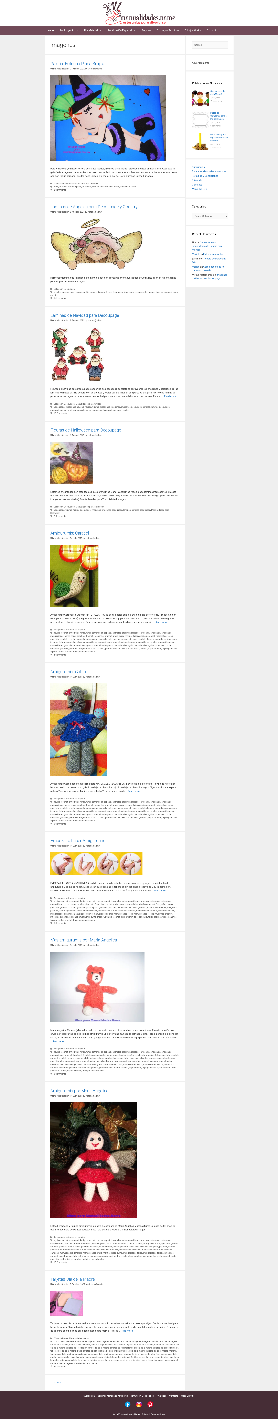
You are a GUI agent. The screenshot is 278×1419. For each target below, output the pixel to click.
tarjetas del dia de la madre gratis (66, 1351)
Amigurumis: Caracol (69, 533)
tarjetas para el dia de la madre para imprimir (111, 1360)
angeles (57, 292)
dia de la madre (73, 1341)
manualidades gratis (83, 645)
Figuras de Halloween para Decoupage (85, 430)
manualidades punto (103, 645)
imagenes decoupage (145, 292)
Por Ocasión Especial (120, 30)
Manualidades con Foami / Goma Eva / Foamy (76, 183)
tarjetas (95, 1344)
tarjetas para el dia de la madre (74, 1360)
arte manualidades (131, 633)
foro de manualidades (102, 187)
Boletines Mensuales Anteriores (209, 171)
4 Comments (60, 655)
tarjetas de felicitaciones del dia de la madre (131, 1348)
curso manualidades (128, 636)
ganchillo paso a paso (87, 639)
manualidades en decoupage (89, 410)
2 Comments (60, 190)
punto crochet (97, 648)
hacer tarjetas (88, 1341)
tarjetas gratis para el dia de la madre (103, 1357)
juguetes (54, 642)
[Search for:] (210, 44)
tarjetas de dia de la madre (112, 1344)
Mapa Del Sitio (199, 189)
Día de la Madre (61, 1338)
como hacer (70, 636)
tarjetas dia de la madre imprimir (161, 1351)
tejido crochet (154, 648)
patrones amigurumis (80, 648)
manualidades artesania (124, 642)
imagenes (125, 187)
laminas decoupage (160, 407)
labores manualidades (87, 642)
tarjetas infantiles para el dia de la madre (141, 1357)
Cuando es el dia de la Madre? (217, 92)
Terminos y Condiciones (205, 175)
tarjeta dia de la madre (79, 1344)
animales (117, 633)
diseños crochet (147, 636)
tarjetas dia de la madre (133, 1351)
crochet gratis (111, 636)
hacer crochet (124, 639)
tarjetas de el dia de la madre (139, 1344)
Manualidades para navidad (88, 404)
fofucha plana (74, 187)
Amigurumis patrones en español (69, 629)
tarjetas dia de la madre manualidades (68, 1354)
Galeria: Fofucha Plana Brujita (77, 63)
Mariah (195, 254)
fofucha (63, 187)
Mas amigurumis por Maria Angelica (83, 939)
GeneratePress (158, 1414)
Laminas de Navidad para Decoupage (84, 315)
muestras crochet (163, 645)
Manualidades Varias (79, 1338)
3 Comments (60, 1074)
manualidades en (166, 642)
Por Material (91, 30)
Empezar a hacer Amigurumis (77, 840)
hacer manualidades (156, 639)
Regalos (146, 30)
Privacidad (197, 180)
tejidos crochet (65, 651)
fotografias (161, 636)
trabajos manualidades (84, 651)
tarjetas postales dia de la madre (81, 1363)
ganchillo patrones (108, 639)
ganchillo (54, 639)
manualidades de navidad (62, 410)
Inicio (50, 30)
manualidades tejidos (144, 645)
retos (133, 187)
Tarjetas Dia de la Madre (72, 1279)
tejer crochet (127, 648)
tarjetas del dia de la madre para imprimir (102, 1351)
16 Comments (60, 413)
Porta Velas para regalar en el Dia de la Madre (219, 137)
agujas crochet (61, 633)
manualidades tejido (123, 645)
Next (61, 1382)
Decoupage (91, 292)
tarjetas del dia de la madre (166, 1348)
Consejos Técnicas (168, 30)
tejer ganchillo (140, 648)
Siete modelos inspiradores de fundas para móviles (207, 246)
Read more (170, 396)
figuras (101, 292)
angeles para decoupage (73, 292)
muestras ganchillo (59, 648)
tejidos (53, 651)
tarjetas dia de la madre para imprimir (105, 1354)
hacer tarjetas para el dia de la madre (113, 1341)
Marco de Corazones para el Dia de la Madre (218, 116)
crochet (80, 636)
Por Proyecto (67, 30)
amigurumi (74, 633)
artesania (145, 633)
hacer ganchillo (139, 639)
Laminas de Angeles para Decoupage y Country (94, 206)
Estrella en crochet (213, 254)
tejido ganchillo (169, 648)
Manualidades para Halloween (90, 507)
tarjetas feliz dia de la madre (70, 1357)
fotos (116, 187)
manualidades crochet (146, 642)
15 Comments (60, 1262)
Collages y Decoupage (64, 289)
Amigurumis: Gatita (68, 671)
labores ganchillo (68, 642)
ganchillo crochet (68, 639)
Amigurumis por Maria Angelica (79, 1090)
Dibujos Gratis (193, 30)
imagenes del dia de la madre (156, 1341)
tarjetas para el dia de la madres (148, 1360)
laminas (159, 292)
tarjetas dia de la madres (135, 1354)
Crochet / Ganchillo (94, 636)
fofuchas (86, 187)
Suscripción (198, 167)
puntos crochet (112, 648)
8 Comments (60, 1366)
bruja (56, 187)
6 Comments (60, 824)
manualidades (105, 642)
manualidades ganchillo (61, 645)
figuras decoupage (114, 292)
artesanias (155, 633)
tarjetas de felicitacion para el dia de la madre (87, 1348)
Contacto (212, 30)
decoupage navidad (74, 407)
